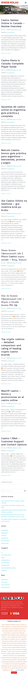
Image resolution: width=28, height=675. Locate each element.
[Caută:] (14, 491)
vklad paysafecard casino (8, 567)
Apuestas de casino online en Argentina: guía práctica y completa (13, 511)
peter (4, 29)
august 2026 (4, 530)
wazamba (4, 570)
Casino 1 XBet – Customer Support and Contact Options (14, 441)
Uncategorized (10, 32)
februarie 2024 (5, 540)
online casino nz (5, 560)
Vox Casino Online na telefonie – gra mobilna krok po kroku (14, 520)
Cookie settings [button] (19, 670)
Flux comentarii (5, 584)
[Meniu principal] (25, 2)
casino (3, 557)
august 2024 (4, 532)
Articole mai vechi (7, 482)
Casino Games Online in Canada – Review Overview (13, 23)
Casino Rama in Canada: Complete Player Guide (12, 63)
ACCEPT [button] (14, 672)
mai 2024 (3, 535)
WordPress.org (5, 587)
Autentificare (4, 579)
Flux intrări (4, 582)
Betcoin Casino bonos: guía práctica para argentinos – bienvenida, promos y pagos (13, 156)
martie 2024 (4, 538)
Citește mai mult (5, 53)
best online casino (6, 554)
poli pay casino (5, 562)
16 (1, 552)
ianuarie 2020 (5, 543)
